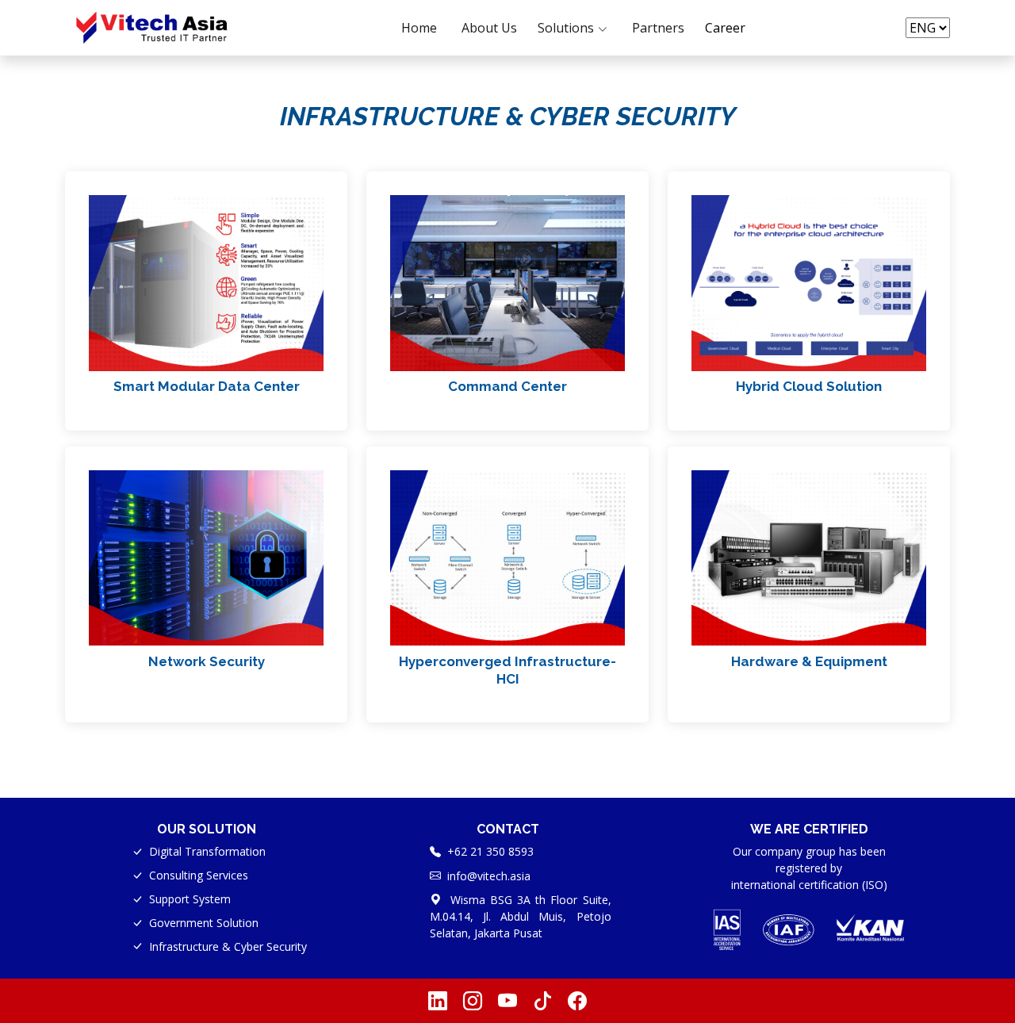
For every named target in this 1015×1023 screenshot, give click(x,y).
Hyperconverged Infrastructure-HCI (507, 670)
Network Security (206, 661)
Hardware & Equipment (809, 661)
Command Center (507, 386)
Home (419, 27)
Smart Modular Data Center (206, 386)
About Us (489, 27)
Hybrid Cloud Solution (809, 386)
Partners (658, 27)
